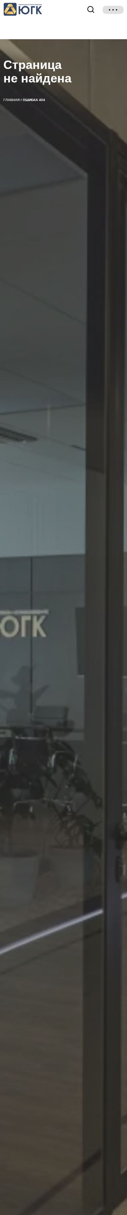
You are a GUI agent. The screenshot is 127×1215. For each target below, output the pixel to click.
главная (11, 100)
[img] (113, 10)
